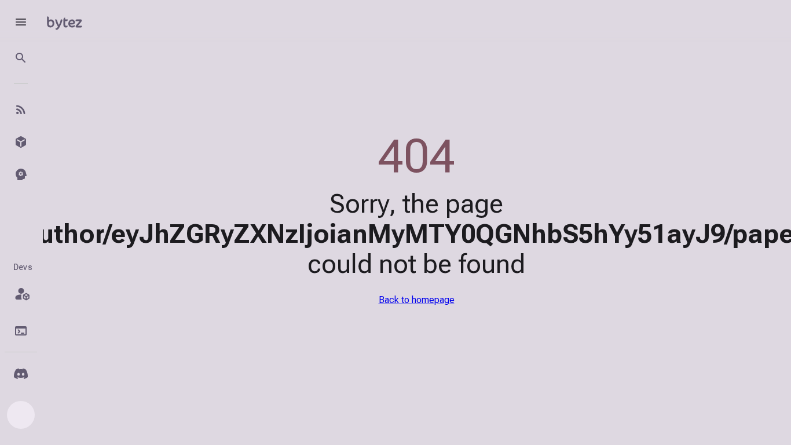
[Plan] (21, 294)
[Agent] (21, 174)
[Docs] (21, 331)
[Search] (21, 58)
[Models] (21, 142)
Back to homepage (417, 299)
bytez (64, 21)
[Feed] (21, 109)
